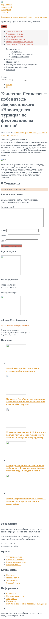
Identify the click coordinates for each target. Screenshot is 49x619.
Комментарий (8, 207)
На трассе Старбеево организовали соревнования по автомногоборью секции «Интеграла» (25, 401)
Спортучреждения (14, 36)
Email (4, 235)
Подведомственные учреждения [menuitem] (21, 64)
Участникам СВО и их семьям (19, 44)
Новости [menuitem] (10, 59)
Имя (3, 230)
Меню (4, 26)
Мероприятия (12, 577)
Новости (14, 135)
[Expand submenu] (19, 49)
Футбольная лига (14, 557)
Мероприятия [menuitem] (12, 62)
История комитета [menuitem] (20, 56)
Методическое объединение (19, 41)
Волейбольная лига (15, 559)
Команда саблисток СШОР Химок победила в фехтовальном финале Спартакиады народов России (26, 468)
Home (9, 84)
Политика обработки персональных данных (26, 603)
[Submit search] (25, 80)
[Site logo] (7, 12)
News (8, 87)
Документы (11, 598)
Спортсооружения (14, 34)
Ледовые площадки (15, 39)
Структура (11, 593)
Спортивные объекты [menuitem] (16, 67)
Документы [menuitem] (16, 51)
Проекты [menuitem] (10, 69)
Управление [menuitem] (11, 49)
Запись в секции (14, 31)
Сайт (3, 240)
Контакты (11, 601)
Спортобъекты (13, 583)
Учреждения (12, 580)
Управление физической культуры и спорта (24, 17)
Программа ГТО (13, 564)
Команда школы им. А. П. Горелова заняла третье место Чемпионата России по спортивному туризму (26, 435)
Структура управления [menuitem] (22, 54)
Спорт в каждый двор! (16, 562)
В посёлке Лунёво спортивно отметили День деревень (22, 369)
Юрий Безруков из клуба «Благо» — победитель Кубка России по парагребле (26, 501)
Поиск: (4, 77)
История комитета (15, 596)
